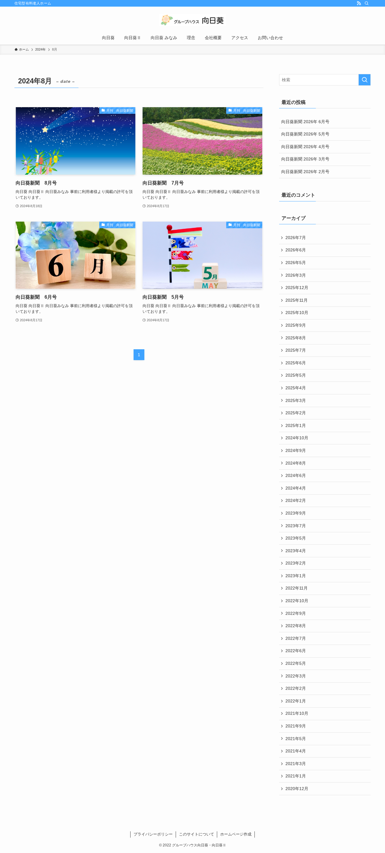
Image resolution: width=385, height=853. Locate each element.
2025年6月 (295, 362)
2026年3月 (295, 275)
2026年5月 (295, 262)
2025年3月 (295, 400)
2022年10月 (296, 600)
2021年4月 (295, 751)
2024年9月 (295, 450)
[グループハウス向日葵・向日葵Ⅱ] (192, 20)
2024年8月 (295, 463)
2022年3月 (295, 676)
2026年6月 (295, 249)
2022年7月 (295, 638)
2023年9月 (295, 513)
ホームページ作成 (235, 834)
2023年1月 (295, 575)
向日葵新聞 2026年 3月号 (305, 159)
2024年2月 (295, 500)
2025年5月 (295, 375)
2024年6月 (295, 475)
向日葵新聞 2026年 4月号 (305, 146)
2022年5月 (295, 663)
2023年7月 (295, 525)
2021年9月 (295, 726)
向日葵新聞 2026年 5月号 (305, 134)
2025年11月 (296, 300)
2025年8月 (295, 337)
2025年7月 (295, 350)
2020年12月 (296, 788)
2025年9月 (295, 325)
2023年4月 (295, 550)
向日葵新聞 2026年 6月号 (305, 121)
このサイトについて (196, 834)
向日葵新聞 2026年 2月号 (305, 171)
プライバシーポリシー (153, 834)
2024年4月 (295, 488)
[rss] (359, 3)
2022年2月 (295, 688)
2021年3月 (295, 763)
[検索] (367, 3)
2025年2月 (295, 412)
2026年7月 (295, 237)
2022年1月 (295, 701)
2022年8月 (295, 625)
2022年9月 (295, 613)
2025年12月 (296, 287)
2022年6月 (295, 650)
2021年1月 (295, 776)
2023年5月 (295, 538)
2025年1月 (295, 425)
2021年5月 (295, 738)
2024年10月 (296, 437)
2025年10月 (296, 312)
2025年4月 (295, 387)
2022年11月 (296, 588)
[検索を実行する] (365, 80)
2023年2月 (295, 563)
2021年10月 (296, 713)
